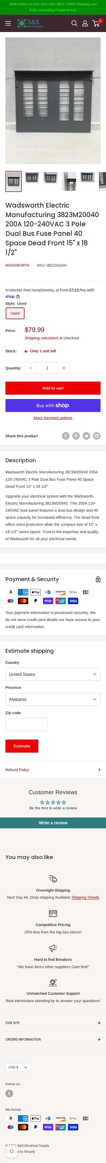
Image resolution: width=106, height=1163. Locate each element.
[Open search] (74, 23)
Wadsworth (17, 265)
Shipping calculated (41, 338)
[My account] (85, 23)
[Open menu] (8, 23)
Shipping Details (85, 897)
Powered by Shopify (20, 1152)
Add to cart (53, 388)
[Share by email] (97, 436)
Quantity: (13, 368)
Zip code (13, 713)
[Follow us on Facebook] (9, 1093)
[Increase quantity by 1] (64, 368)
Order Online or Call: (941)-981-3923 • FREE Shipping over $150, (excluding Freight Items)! (53, 7)
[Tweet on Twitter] (86, 436)
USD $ (13, 1067)
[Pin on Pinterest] (76, 436)
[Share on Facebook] (66, 436)
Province (13, 687)
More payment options (53, 418)
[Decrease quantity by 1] (30, 368)
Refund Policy (17, 770)
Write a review (53, 822)
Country (12, 662)
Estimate (22, 746)
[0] (96, 23)
